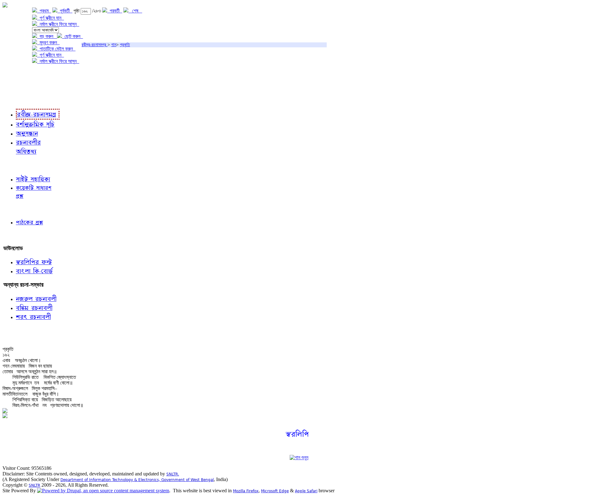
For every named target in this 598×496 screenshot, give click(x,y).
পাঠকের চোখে (16, 209)
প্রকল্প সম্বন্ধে (17, 74)
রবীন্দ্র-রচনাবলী (17, 99)
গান (113, 44)
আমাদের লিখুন (17, 235)
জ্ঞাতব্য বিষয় (15, 165)
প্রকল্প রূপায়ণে (17, 86)
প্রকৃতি (125, 44)
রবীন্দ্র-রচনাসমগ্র (94, 44)
